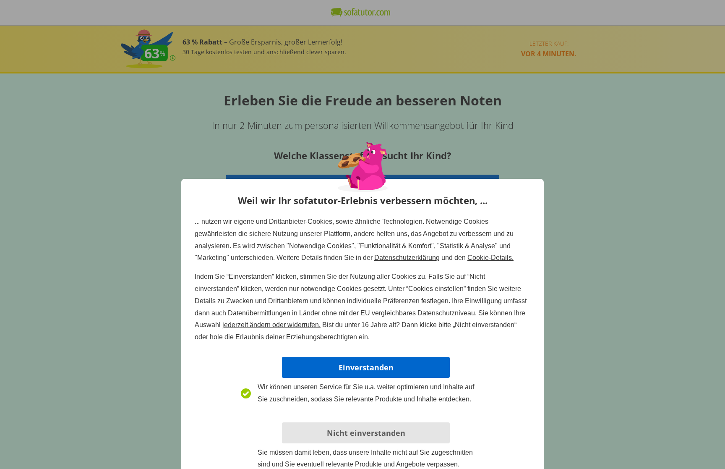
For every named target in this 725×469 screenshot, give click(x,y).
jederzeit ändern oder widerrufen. (271, 324)
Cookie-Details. (490, 257)
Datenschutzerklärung (407, 257)
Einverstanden (366, 367)
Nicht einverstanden (366, 433)
